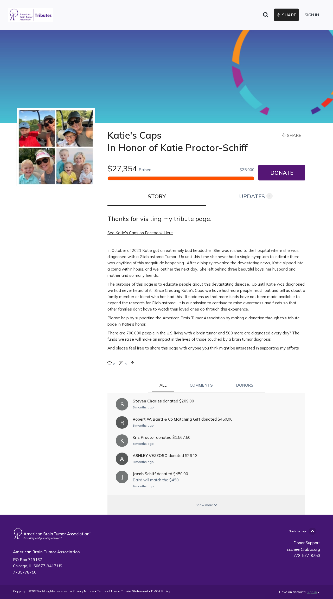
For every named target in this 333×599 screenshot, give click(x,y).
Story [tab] (157, 196)
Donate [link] (281, 172)
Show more (205, 505)
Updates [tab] (255, 196)
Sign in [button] (312, 14)
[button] (132, 364)
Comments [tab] (201, 385)
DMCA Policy (160, 591)
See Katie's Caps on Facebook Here (140, 232)
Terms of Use (107, 591)
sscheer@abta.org (303, 549)
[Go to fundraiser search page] (265, 15)
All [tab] (162, 385)
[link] (30, 15)
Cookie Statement (134, 591)
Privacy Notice (83, 591)
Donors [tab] (244, 385)
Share (293, 135)
